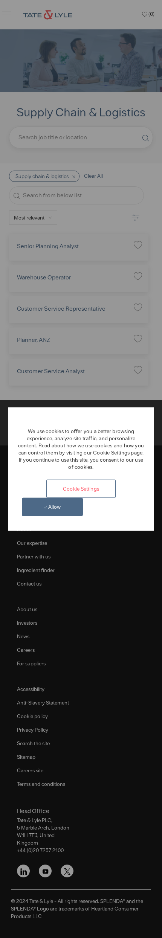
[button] (81, 488)
